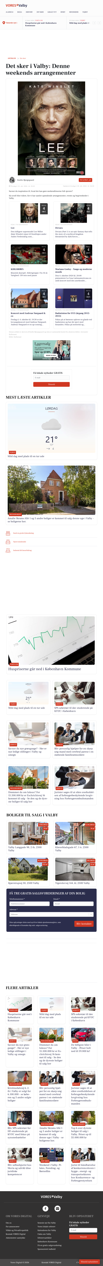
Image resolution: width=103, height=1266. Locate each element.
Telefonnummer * (17, 899)
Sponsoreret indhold (47, 1249)
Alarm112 (9, 12)
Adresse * (13, 909)
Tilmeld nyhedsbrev (89, 1261)
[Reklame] (51, 350)
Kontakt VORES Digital (15, 1234)
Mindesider (73, 12)
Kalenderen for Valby (47, 1230)
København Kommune (47, 1241)
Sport (63, 12)
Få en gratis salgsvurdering (50, 1245)
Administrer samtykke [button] (15, 1238)
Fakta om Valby (44, 1234)
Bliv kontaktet (83, 923)
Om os (8, 1223)
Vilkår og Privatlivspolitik (17, 1230)
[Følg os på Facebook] (45, 1209)
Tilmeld (51, 384)
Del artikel (84, 180)
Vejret (85, 12)
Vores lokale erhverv (46, 1226)
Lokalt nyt (52, 12)
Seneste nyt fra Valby (47, 1223)
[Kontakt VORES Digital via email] (58, 1209)
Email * (56, 899)
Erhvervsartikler (45, 1238)
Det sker (40, 12)
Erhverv (29, 12)
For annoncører (12, 1226)
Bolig (19, 12)
